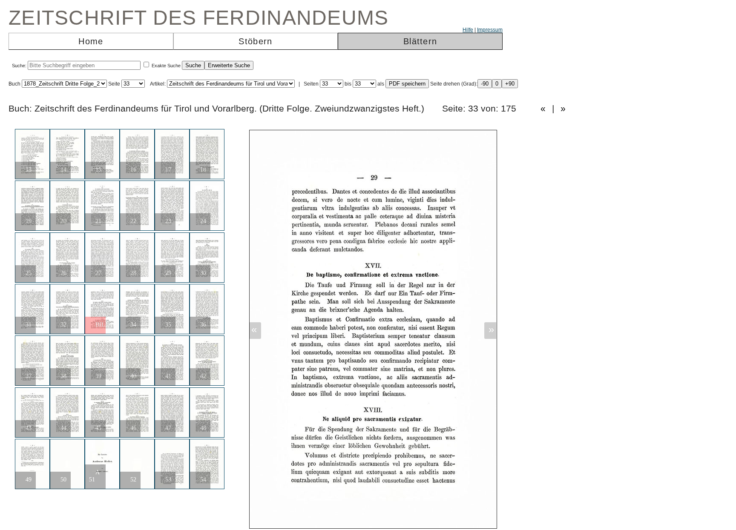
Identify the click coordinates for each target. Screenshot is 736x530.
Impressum (490, 30)
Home (90, 41)
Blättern (420, 41)
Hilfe (468, 30)
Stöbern (255, 41)
